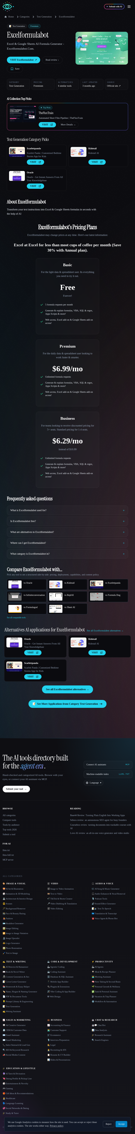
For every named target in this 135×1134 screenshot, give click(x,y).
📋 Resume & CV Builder (58, 1055)
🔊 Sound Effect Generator (104, 903)
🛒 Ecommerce (54, 1035)
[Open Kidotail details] (78, 152)
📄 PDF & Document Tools (15, 996)
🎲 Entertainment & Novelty (15, 1083)
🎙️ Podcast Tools (99, 898)
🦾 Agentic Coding (56, 967)
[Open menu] (129, 6)
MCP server (8, 860)
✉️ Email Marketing (12, 1040)
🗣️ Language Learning (13, 1103)
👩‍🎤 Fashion (8, 918)
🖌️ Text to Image (10, 953)
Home (11, 16)
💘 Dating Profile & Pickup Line (17, 1078)
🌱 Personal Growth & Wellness (106, 986)
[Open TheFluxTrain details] (23, 114)
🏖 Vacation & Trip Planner (104, 996)
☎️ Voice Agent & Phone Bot (105, 918)
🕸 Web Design (54, 996)
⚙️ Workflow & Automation (104, 1001)
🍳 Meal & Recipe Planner (104, 972)
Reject (108, 1124)
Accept (121, 1124)
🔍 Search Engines (100, 1040)
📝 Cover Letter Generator (14, 981)
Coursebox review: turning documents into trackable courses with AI (100, 827)
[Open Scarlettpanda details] (17, 152)
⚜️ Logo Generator (11, 943)
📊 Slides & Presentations (58, 1060)
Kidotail (92, 148)
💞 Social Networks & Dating (16, 1108)
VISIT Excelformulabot (23, 60)
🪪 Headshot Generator (13, 923)
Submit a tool (9, 834)
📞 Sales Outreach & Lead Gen (16, 1045)
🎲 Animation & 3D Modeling (16, 894)
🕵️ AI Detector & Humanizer (15, 967)
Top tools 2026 (10, 829)
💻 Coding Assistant (56, 972)
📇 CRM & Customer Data (15, 1030)
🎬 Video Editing (55, 908)
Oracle (30, 172)
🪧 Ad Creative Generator (14, 1025)
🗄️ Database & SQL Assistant (60, 977)
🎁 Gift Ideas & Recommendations (18, 1093)
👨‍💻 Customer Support (57, 1030)
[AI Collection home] (8, 7)
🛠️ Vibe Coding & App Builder (61, 991)
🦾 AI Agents (97, 967)
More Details (68, 124)
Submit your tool (16, 789)
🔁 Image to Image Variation (15, 933)
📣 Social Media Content (14, 1055)
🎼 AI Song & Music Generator (105, 889)
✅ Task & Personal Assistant (105, 991)
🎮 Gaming (8, 1088)
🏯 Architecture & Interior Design (18, 898)
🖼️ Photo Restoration (12, 948)
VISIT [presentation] (45, 124)
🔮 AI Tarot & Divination (14, 1073)
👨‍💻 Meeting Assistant (101, 977)
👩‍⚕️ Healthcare (9, 1098)
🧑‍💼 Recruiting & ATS (56, 1050)
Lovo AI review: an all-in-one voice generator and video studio (99, 833)
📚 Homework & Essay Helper (16, 986)
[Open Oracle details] (17, 176)
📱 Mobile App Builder (57, 981)
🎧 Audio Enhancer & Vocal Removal (108, 894)
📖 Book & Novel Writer (14, 972)
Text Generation (44, 16)
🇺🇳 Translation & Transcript (104, 913)
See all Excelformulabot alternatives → (67, 689)
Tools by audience (11, 825)
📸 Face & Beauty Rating (14, 913)
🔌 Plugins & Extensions (58, 986)
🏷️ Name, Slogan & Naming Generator (20, 991)
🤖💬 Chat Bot (99, 1025)
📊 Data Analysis (99, 1030)
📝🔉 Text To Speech (101, 908)
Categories (24, 16)
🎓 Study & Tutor (11, 1113)
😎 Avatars (7, 903)
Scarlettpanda (34, 148)
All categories (9, 815)
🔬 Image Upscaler (11, 938)
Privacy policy (56, 1126)
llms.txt (6, 850)
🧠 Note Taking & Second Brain (106, 981)
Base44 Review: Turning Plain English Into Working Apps (97, 815)
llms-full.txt (8, 855)
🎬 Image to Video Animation (60, 889)
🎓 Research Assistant (101, 1035)
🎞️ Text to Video (54, 894)
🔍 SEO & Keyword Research (16, 1050)
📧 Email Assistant (11, 1035)
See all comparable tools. (16, 617)
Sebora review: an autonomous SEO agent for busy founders (98, 820)
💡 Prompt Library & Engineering (18, 1001)
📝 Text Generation (11, 1006)
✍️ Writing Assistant (12, 1011)
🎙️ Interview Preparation (58, 1040)
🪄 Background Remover (14, 908)
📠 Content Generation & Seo (16, 977)
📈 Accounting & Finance (58, 1025)
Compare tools (9, 820)
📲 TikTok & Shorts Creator (59, 898)
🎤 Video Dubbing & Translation (62, 903)
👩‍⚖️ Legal (51, 1045)
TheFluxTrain (46, 113)
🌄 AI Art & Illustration (13, 889)
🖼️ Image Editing (10, 928)
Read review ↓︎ (52, 60)
